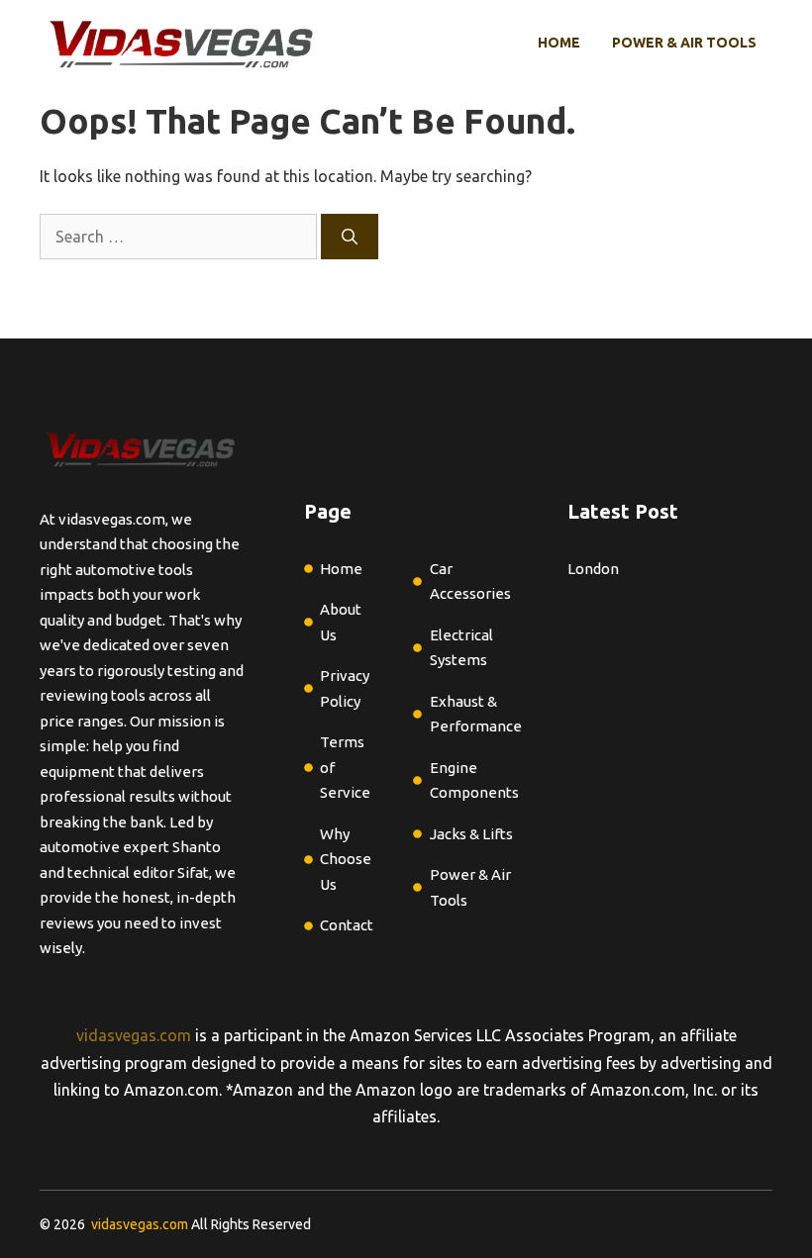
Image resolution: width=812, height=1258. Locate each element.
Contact (346, 925)
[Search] (349, 236)
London (593, 568)
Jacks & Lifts (471, 833)
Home (559, 42)
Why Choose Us (345, 859)
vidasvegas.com (133, 1035)
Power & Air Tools (684, 42)
